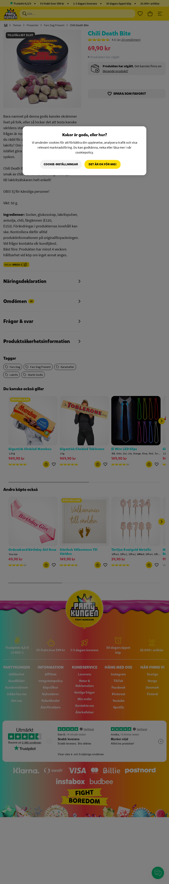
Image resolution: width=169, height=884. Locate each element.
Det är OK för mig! (102, 164)
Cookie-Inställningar (61, 164)
